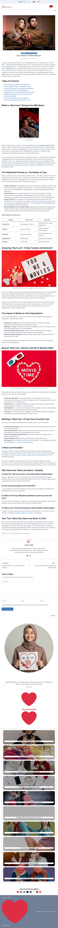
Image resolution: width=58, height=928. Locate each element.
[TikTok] (36, 2)
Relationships (26, 533)
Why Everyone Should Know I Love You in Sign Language (29, 741)
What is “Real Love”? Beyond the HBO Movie (16, 84)
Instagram (24, 513)
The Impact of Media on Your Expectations (16, 90)
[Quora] (31, 2)
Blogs (3, 533)
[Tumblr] (29, 2)
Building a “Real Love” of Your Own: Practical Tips (18, 94)
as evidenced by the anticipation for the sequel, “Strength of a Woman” (22, 165)
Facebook (18, 513)
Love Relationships (16, 533)
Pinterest (11, 513)
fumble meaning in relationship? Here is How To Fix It (29, 832)
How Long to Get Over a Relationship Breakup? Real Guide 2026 (29, 802)
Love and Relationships (31, 53)
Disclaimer (38, 911)
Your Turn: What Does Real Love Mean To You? (17, 100)
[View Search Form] (55, 10)
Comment (5, 581)
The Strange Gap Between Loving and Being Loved (29, 756)
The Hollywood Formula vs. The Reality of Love (17, 86)
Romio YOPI (27, 58)
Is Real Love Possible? (10, 96)
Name (4, 601)
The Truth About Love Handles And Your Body (29, 848)
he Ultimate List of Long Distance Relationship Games (29, 771)
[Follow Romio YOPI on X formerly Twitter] (30, 555)
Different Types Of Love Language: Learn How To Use (29, 878)
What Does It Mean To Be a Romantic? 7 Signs (29, 863)
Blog (22, 53)
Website (42, 601)
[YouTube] (38, 2)
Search (53, 615)
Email (23, 601)
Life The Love (18, 511)
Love (8, 533)
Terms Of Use (45, 911)
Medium (39, 513)
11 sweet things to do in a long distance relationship (29, 787)
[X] (26, 2)
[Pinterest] (19, 2)
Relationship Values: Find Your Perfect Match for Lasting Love (29, 817)
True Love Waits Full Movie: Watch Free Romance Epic (45, 565)
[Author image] (22, 58)
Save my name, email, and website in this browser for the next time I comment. (25, 605)
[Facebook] (22, 2)
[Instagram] (24, 2)
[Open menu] (55, 6)
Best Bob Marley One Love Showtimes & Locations (13, 565)
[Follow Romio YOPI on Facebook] (27, 555)
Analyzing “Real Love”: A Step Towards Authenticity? (19, 88)
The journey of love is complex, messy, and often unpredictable (27, 455)
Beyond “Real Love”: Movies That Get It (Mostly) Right (19, 92)
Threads (30, 513)
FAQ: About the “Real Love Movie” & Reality (16, 98)
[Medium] (34, 2)
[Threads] (27, 892)
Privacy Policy (53, 911)
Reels (51, 6)
